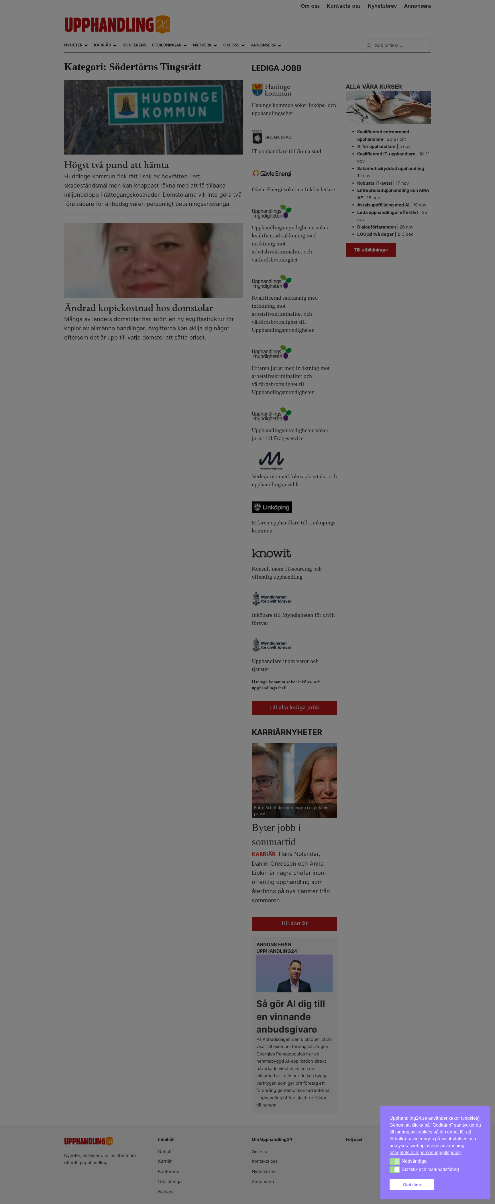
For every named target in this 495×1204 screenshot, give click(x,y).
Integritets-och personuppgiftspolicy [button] (425, 1152)
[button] (459, 1184)
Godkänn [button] (412, 1184)
